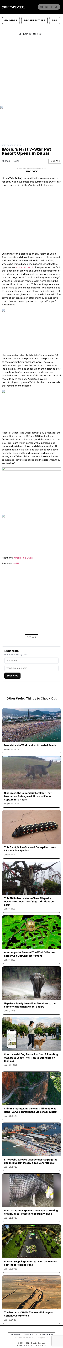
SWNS (15, 563)
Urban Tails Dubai (23, 557)
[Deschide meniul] (30, 7)
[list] (31, 20)
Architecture (34, 20)
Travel (15, 160)
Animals (10, 20)
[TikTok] (56, 7)
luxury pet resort (24, 267)
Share (56, 161)
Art (55, 20)
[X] (51, 7)
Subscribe (12, 675)
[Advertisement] (31, 72)
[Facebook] (41, 7)
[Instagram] (46, 7)
